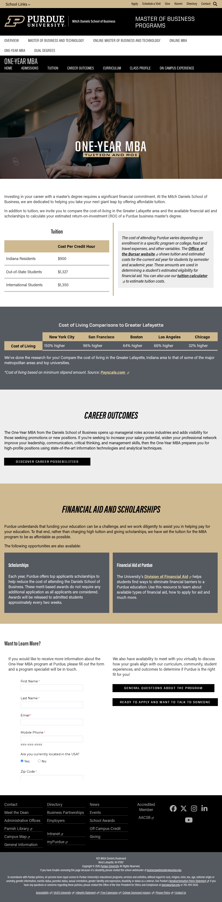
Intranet (53, 833)
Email (25, 715)
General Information (21, 844)
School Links (17, 4)
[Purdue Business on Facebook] (173, 808)
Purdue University (110, 866)
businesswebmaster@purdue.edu (164, 870)
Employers (56, 820)
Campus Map (15, 836)
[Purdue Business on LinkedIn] (204, 808)
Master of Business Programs (165, 22)
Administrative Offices (22, 820)
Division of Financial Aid (166, 576)
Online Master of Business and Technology (126, 40)
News (94, 804)
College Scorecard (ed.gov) (137, 893)
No (44, 761)
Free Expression (109, 893)
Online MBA (178, 40)
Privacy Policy (163, 893)
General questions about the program (163, 688)
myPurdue (55, 841)
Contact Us (180, 893)
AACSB (144, 817)
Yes (26, 761)
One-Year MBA (14, 50)
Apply (134, 3)
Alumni (178, 3)
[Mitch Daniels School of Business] (93, 22)
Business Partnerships (65, 812)
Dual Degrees (44, 50)
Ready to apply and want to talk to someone (165, 702)
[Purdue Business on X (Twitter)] (183, 808)
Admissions (29, 68)
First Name (29, 681)
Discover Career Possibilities (47, 462)
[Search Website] (215, 4)
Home (8, 68)
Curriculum (112, 68)
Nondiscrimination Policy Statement (187, 881)
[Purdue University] (35, 22)
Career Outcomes (80, 68)
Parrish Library (16, 828)
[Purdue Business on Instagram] (194, 808)
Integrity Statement (86, 893)
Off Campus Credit (105, 828)
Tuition (52, 68)
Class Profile (140, 68)
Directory (192, 3)
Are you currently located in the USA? (50, 754)
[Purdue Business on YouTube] (188, 819)
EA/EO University (62, 893)
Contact (206, 3)
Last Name (29, 698)
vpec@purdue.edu (171, 885)
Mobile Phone (32, 732)
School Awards (102, 820)
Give (167, 3)
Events (95, 812)
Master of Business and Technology (56, 40)
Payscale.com (113, 372)
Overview (11, 40)
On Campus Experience (177, 68)
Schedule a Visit (151, 3)
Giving (95, 836)
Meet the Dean (16, 812)
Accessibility (42, 893)
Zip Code (28, 772)
